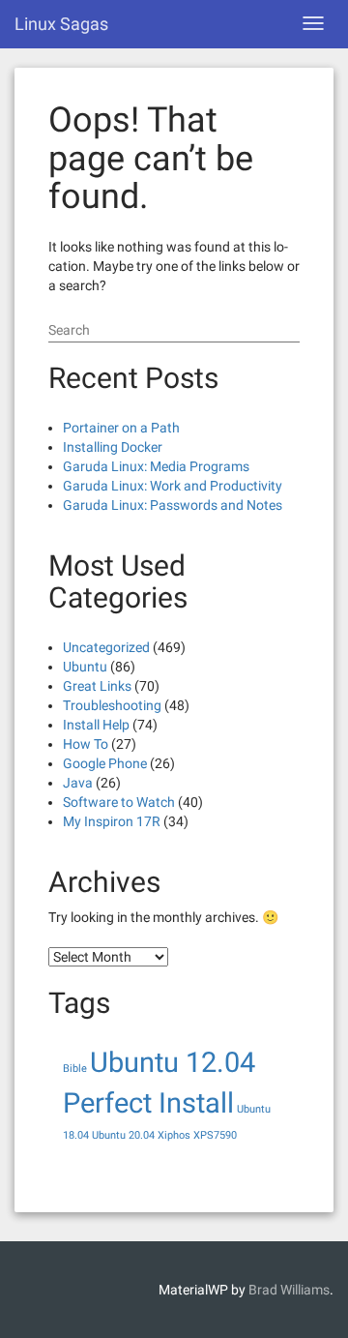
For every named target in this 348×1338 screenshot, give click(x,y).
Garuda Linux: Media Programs (156, 466)
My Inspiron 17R (111, 821)
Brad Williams (289, 1289)
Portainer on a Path (121, 427)
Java (78, 782)
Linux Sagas (61, 24)
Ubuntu (85, 666)
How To (85, 744)
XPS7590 (215, 1135)
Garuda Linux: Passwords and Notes (172, 505)
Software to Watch (119, 802)
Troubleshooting (112, 705)
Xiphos (174, 1135)
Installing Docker (112, 447)
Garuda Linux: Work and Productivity (172, 485)
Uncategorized (106, 647)
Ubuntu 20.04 (123, 1135)
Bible (75, 1068)
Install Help (96, 724)
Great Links (97, 686)
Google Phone (105, 763)
